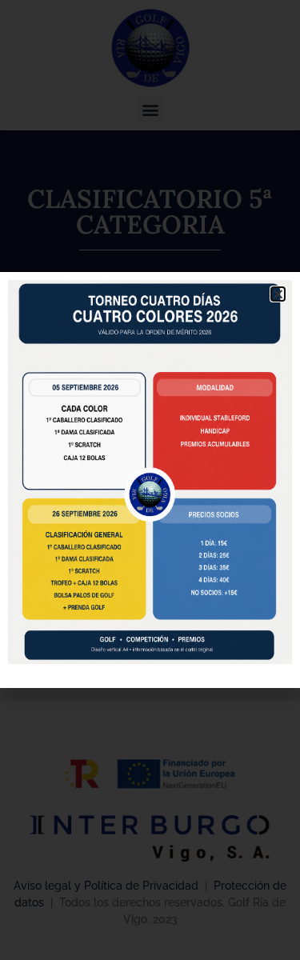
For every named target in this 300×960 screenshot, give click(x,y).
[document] (150, 480)
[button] (278, 294)
